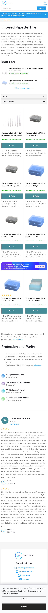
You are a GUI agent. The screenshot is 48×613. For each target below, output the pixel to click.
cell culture (37, 365)
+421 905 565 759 (25, 572)
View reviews (14, 424)
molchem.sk (26, 575)
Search (42, 8)
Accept (24, 606)
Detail (12, 145)
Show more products (23, 88)
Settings (24, 599)
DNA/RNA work (17, 340)
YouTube (26, 579)
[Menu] (45, 3)
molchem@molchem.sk (18, 16)
